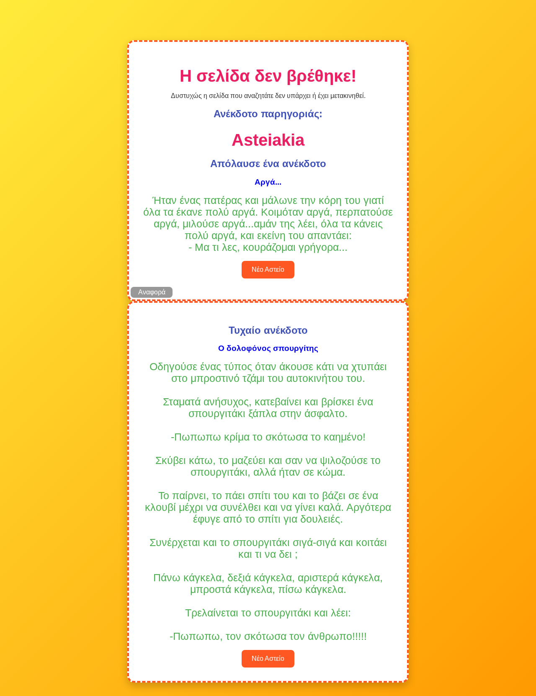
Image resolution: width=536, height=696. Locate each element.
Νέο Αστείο (268, 269)
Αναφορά (151, 292)
